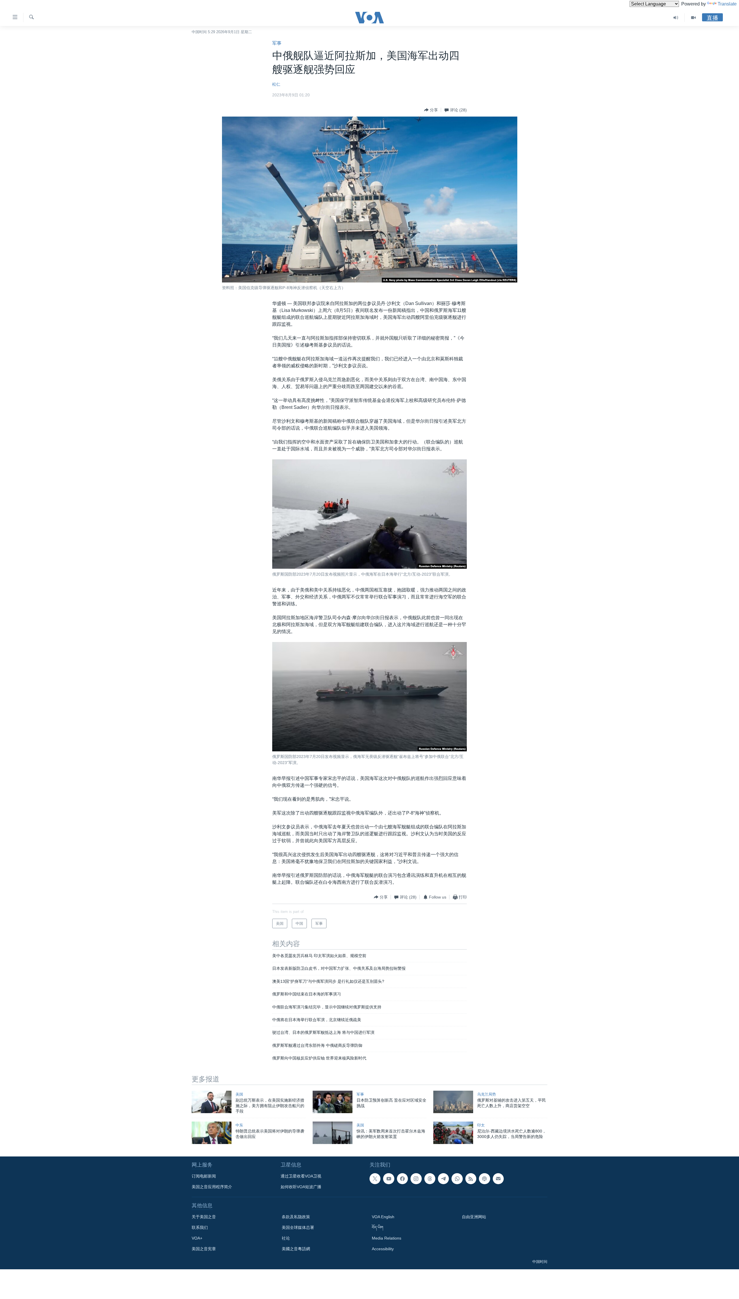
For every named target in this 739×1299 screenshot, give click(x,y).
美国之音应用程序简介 (212, 1186)
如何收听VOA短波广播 (301, 1186)
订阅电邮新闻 (204, 1176)
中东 (239, 1125)
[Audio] (676, 17)
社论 (286, 1238)
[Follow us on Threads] (429, 1178)
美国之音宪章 (204, 1248)
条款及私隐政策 (296, 1216)
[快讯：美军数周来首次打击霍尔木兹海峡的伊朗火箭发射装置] (332, 1133)
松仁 (276, 84)
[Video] (693, 17)
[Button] (431, 109)
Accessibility (383, 1248)
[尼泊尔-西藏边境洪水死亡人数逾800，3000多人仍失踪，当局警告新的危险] (453, 1133)
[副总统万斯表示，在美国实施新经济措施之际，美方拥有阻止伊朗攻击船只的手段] (212, 1102)
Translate (727, 3)
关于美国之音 (204, 1216)
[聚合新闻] (470, 1178)
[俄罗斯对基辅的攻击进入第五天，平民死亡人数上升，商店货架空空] (453, 1102)
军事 (276, 43)
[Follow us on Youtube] (388, 1178)
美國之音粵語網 (296, 1248)
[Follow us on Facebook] (402, 1178)
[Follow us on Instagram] (415, 1178)
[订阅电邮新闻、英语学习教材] (498, 1178)
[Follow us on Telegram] (443, 1178)
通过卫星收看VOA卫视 (301, 1176)
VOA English (383, 1216)
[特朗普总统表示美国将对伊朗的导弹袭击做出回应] (212, 1133)
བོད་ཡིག (377, 1227)
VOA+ (197, 1238)
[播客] (484, 1178)
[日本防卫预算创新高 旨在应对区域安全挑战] (332, 1102)
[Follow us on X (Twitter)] (375, 1178)
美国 (239, 1094)
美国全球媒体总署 (298, 1227)
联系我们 (200, 1227)
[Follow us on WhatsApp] (456, 1178)
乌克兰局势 (486, 1094)
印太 (481, 1125)
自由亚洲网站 (474, 1216)
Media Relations (386, 1238)
